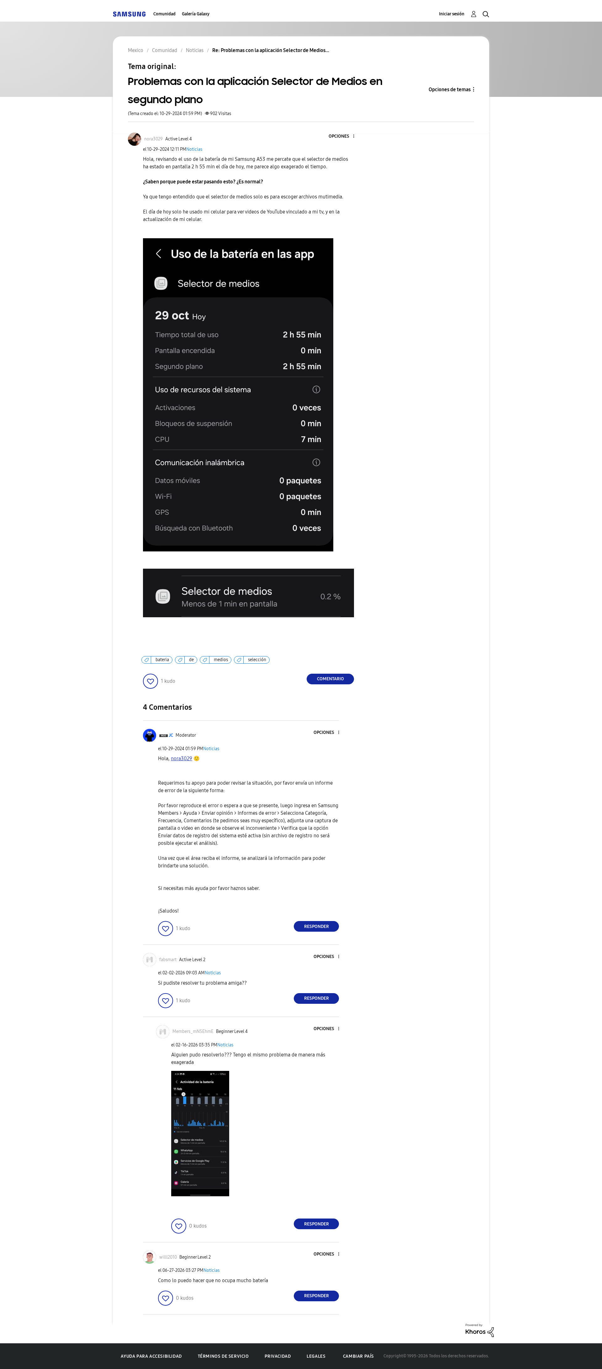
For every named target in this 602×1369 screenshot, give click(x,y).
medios (221, 659)
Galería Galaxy (195, 14)
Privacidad (278, 1356)
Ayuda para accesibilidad (151, 1356)
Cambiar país (358, 1356)
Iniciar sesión (451, 14)
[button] (343, 137)
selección (257, 659)
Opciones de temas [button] (450, 89)
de (191, 659)
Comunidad (164, 14)
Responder (316, 926)
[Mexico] (129, 14)
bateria (162, 659)
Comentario (330, 679)
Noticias (194, 149)
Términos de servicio (223, 1356)
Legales (316, 1356)
